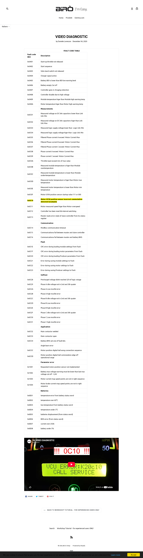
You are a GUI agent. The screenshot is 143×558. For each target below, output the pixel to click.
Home (61, 18)
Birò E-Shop (66, 545)
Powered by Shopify (79, 545)
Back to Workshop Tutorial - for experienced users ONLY (73, 510)
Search (52, 528)
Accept (133, 554)
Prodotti (69, 18)
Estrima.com (79, 18)
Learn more (115, 554)
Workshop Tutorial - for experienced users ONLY (75, 528)
